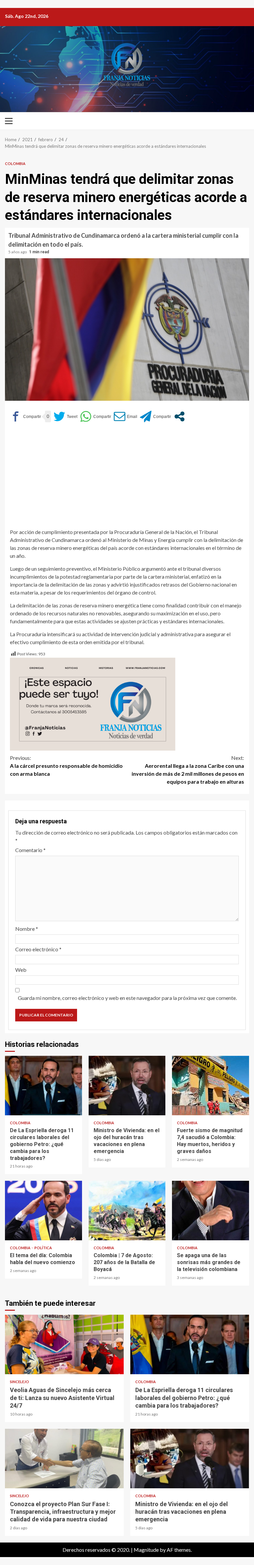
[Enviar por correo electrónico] (125, 416)
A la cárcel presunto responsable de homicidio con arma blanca (66, 766)
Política (43, 1248)
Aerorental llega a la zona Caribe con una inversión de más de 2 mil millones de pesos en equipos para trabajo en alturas (188, 770)
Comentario (30, 850)
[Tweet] (65, 416)
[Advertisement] (127, 478)
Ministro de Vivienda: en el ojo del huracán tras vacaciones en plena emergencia (127, 1085)
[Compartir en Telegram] (155, 416)
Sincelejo (19, 1381)
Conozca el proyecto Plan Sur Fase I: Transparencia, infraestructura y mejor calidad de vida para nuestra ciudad (64, 1458)
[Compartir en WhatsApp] (95, 416)
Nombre (26, 929)
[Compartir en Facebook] (25, 416)
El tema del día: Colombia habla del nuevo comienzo (43, 1210)
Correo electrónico (38, 949)
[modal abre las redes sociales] (179, 416)
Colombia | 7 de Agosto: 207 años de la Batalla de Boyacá (127, 1210)
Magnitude (146, 1549)
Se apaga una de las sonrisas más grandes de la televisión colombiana (210, 1210)
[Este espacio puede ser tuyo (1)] (92, 703)
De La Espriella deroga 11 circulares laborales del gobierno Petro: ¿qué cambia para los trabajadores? (43, 1085)
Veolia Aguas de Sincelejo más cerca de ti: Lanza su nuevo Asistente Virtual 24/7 (64, 1344)
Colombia (15, 163)
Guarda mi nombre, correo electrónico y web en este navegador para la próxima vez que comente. (127, 998)
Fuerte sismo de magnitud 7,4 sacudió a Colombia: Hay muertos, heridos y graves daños (210, 1085)
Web (20, 970)
